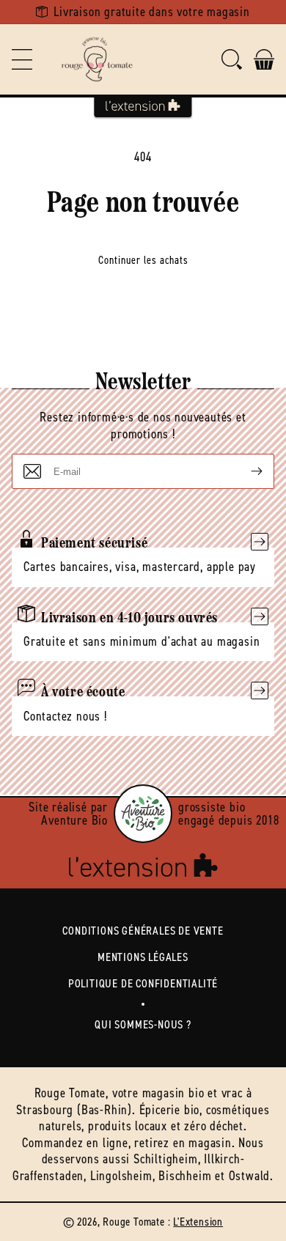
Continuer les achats (143, 260)
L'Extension (198, 1221)
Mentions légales (143, 957)
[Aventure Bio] (143, 813)
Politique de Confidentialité (143, 983)
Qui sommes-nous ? (143, 1024)
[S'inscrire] (245, 471)
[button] (22, 59)
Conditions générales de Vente (142, 930)
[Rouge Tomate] (97, 59)
